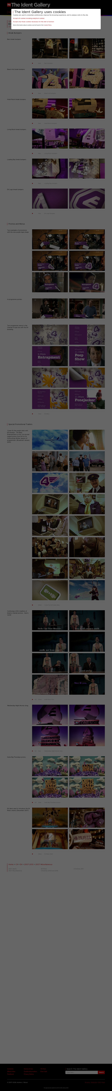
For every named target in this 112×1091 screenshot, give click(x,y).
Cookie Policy (48, 25)
